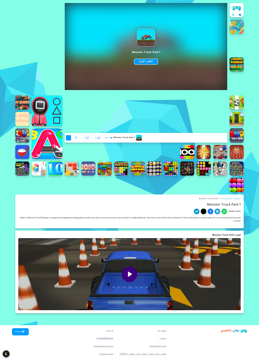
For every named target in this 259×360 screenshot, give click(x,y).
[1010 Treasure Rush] (105, 168)
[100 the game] (187, 152)
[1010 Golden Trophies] (171, 168)
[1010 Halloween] (154, 168)
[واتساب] (224, 211)
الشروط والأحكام (157, 346)
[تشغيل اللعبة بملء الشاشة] (68, 137)
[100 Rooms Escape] (204, 152)
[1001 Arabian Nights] (237, 168)
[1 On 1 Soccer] (237, 102)
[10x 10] (72, 168)
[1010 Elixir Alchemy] (187, 168)
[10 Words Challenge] (22, 119)
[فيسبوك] (210, 211)
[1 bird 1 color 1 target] (237, 27)
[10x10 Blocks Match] (237, 185)
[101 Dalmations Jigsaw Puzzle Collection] (220, 168)
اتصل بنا (162, 331)
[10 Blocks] (22, 102)
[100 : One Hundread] (22, 135)
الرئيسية (237, 7)
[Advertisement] (38, 48)
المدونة (18, 332)
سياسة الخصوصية (103, 346)
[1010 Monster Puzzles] (121, 168)
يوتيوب (162, 338)
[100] (237, 135)
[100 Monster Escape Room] (220, 152)
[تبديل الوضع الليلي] (6, 353)
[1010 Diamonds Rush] (204, 168)
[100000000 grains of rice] (22, 152)
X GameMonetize (105, 338)
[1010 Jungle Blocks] (138, 168)
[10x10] (55, 168)
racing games (226, 199)
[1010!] (88, 168)
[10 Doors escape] (237, 119)
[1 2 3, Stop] (47, 110)
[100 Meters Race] (237, 152)
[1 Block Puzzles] (237, 64)
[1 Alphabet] (47, 143)
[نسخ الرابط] (196, 211)
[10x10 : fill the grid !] (39, 168)
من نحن (109, 331)
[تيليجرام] (217, 211)
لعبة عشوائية (106, 354)
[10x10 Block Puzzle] (22, 168)
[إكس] (203, 211)
